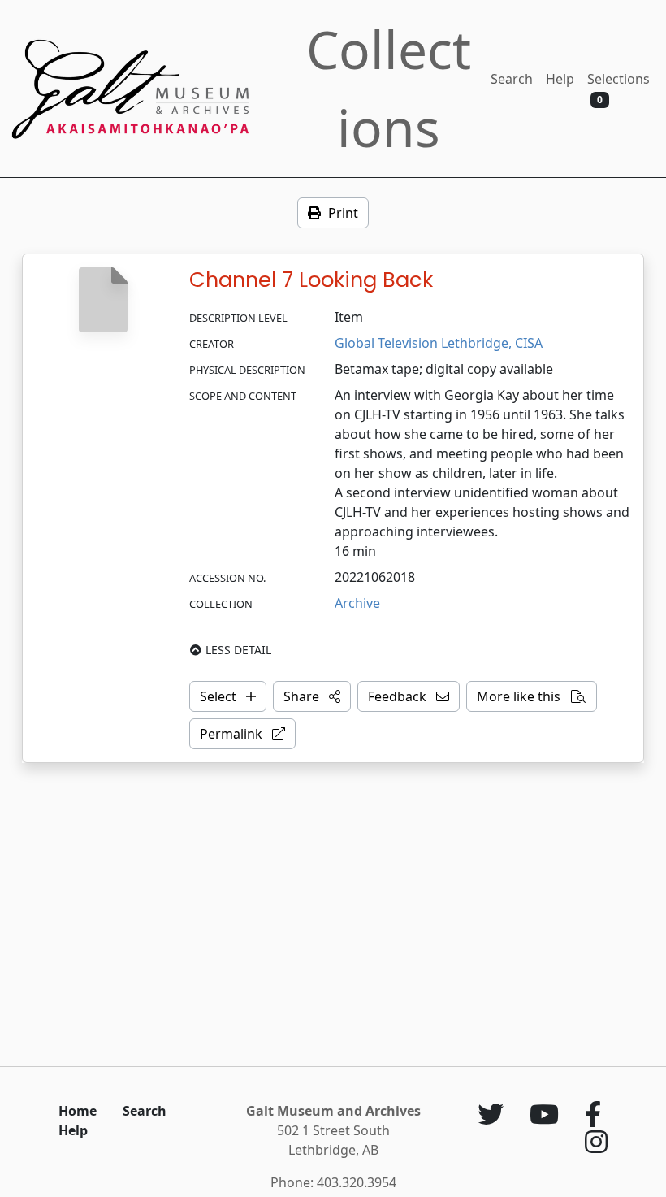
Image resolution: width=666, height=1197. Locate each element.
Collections (388, 88)
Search (512, 79)
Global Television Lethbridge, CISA (439, 343)
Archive (357, 603)
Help (560, 79)
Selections (618, 88)
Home (77, 1111)
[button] (312, 696)
